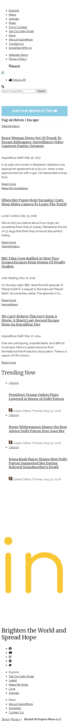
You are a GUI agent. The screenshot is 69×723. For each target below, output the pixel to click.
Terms (5, 719)
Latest (13, 680)
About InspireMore (21, 39)
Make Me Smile (11, 188)
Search (16, 66)
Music (12, 23)
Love (12, 688)
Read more (8, 184)
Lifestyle (14, 383)
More (12, 35)
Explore (14, 10)
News (12, 14)
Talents (5, 126)
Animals (14, 19)
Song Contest (18, 27)
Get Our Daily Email (21, 31)
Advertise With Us (20, 48)
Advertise (15, 708)
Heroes (6, 304)
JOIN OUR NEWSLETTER (34, 111)
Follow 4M (19, 80)
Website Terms (18, 55)
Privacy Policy (18, 59)
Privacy (15, 719)
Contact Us (16, 44)
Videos (15, 126)
